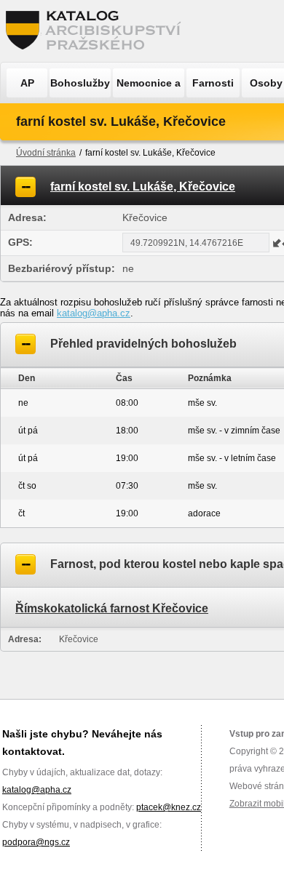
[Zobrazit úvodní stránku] (97, 31)
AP (27, 83)
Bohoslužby (80, 83)
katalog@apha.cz (93, 313)
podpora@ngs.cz (36, 842)
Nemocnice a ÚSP (149, 87)
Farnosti (213, 83)
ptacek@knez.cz (168, 807)
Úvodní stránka (46, 153)
